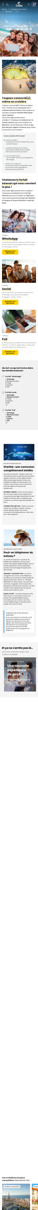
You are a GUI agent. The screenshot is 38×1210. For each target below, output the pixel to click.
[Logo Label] (19, 4)
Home (4, 9)
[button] (29, 4)
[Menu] (3, 4)
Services (9, 11)
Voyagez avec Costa (18, 9)
